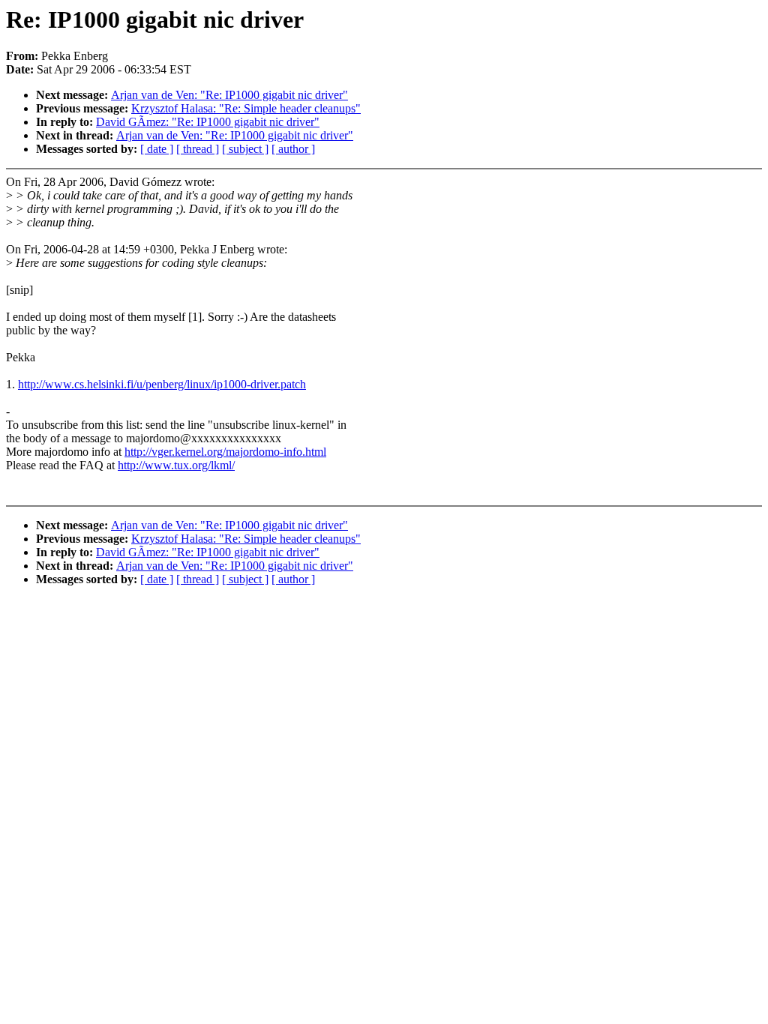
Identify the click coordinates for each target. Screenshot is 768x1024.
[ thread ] (197, 148)
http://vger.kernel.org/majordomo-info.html (225, 451)
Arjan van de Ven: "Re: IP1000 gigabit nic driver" (229, 94)
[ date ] (156, 148)
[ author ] (293, 148)
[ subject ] (245, 148)
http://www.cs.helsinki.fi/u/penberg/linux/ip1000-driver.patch (162, 384)
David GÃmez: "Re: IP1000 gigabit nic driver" (208, 121)
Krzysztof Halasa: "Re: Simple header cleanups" (246, 108)
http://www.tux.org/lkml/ (176, 465)
